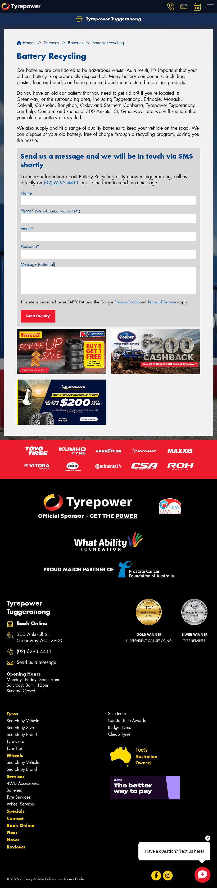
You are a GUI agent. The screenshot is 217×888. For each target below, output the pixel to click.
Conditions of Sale (70, 879)
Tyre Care (15, 741)
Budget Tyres (119, 727)
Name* (27, 193)
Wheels (15, 755)
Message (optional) (38, 264)
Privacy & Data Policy (38, 879)
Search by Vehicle (23, 721)
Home (27, 43)
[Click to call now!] (170, 6)
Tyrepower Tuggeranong (113, 19)
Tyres (12, 714)
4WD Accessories (23, 783)
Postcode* (30, 246)
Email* (27, 229)
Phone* (50, 211)
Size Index (117, 713)
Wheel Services (21, 804)
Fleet (12, 832)
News (13, 840)
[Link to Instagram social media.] (168, 876)
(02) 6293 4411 (61, 183)
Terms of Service (162, 302)
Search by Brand (22, 734)
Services (16, 776)
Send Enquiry (38, 316)
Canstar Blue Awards (127, 720)
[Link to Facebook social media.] (156, 876)
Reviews (16, 847)
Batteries (14, 790)
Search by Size (20, 727)
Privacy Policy (126, 302)
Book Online (20, 825)
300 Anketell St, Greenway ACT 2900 (39, 638)
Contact (15, 818)
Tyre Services (18, 797)
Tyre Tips (14, 748)
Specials (16, 811)
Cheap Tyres (119, 734)
